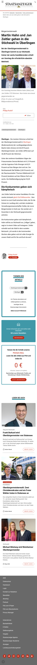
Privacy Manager (8, 612)
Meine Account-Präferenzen (18, 310)
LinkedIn (27, 656)
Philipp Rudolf (8, 111)
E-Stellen (5, 627)
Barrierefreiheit (7, 623)
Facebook (4, 656)
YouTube (18, 656)
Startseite (12, 12)
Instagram (14, 656)
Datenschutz (7, 581)
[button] (3, 661)
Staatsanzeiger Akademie (11, 641)
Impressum (6, 585)
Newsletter (6, 595)
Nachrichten (19, 12)
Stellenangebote (8, 630)
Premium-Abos (18, 353)
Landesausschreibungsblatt (11, 648)
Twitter (9, 656)
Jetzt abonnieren (18, 379)
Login (4, 588)
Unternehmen (7, 620)
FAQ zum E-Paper (8, 606)
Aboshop (6, 599)
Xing (23, 656)
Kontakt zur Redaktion (10, 592)
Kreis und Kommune (28, 12)
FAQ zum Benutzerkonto (10, 609)
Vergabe (5, 634)
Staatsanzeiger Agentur (10, 637)
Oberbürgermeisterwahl (17, 288)
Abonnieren (18, 337)
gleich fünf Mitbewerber (21, 197)
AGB (4, 578)
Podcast (5, 602)
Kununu (32, 656)
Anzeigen (6, 644)
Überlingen (17, 292)
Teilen (28, 115)
